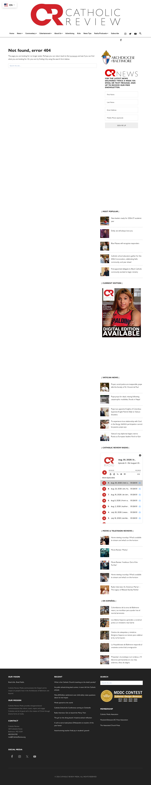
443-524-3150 (12, 734)
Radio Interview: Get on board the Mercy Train (70, 712)
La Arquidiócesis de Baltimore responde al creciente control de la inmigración (126, 646)
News (19, 33)
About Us (58, 33)
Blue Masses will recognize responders (125, 243)
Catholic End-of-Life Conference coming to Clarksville (72, 707)
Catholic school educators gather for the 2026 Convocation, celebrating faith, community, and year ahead (126, 258)
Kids (79, 33)
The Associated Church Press (110, 725)
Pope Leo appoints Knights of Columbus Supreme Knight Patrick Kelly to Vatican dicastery (126, 411)
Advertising (69, 33)
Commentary (30, 33)
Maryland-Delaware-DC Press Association (114, 720)
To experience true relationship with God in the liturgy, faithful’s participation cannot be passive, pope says (126, 424)
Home (11, 33)
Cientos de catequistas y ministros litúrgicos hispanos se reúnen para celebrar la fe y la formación (127, 635)
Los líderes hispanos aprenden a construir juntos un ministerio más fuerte (126, 621)
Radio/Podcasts (100, 33)
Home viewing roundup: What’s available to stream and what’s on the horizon (126, 538)
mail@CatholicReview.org (16, 737)
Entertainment (45, 33)
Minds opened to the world (63, 702)
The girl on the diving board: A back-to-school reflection (73, 717)
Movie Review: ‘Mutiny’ (119, 549)
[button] (140, 33)
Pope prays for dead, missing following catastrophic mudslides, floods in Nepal (125, 398)
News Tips (87, 33)
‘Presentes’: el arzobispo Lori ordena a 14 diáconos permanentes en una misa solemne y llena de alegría (126, 659)
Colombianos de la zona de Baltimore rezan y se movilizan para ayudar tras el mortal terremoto (125, 610)
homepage (73, 55)
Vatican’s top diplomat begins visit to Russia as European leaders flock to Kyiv (126, 435)
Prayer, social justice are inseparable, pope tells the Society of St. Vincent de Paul (126, 385)
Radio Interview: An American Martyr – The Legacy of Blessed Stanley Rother (125, 588)
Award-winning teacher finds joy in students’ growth (71, 730)
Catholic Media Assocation (109, 714)
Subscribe (115, 33)
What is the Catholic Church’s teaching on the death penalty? (75, 682)
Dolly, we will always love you (122, 230)
